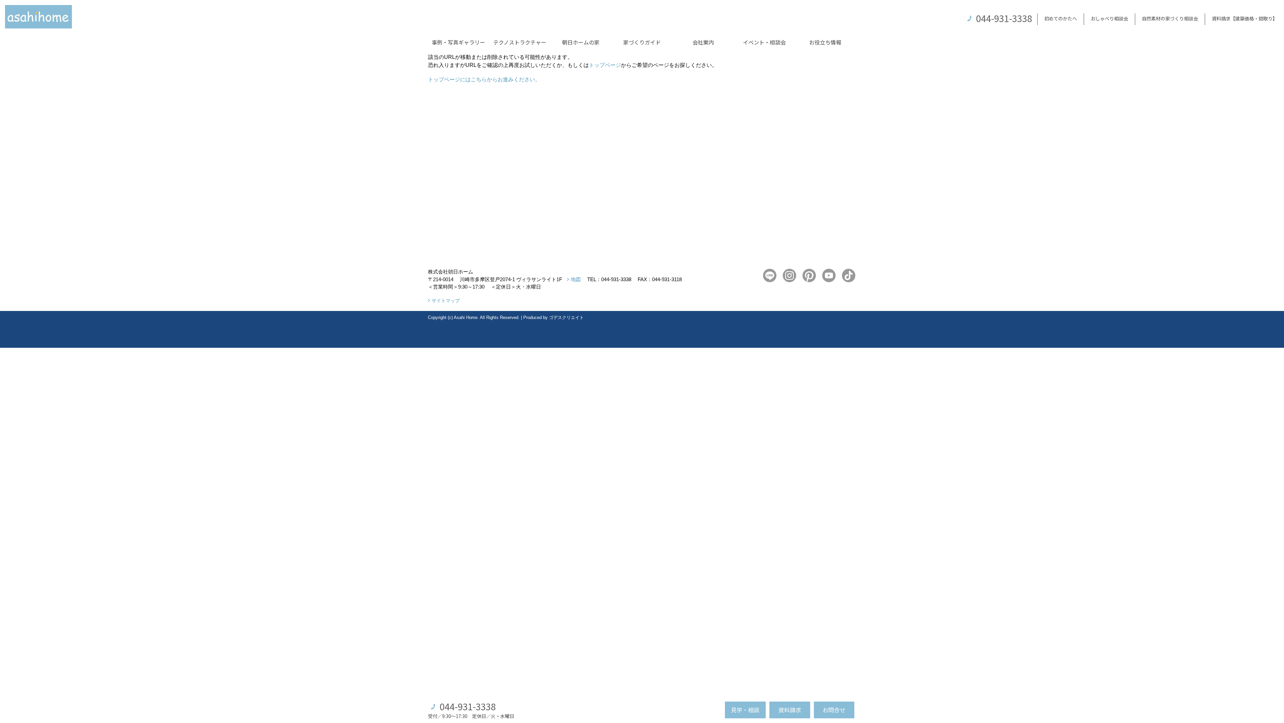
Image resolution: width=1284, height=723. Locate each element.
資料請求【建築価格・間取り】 (1244, 18)
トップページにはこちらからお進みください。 (484, 79)
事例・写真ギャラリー (458, 42)
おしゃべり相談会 (1109, 18)
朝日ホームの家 (581, 42)
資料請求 (789, 710)
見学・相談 (745, 710)
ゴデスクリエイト (566, 317)
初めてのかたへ (1060, 18)
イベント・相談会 (764, 42)
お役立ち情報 (825, 42)
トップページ (605, 65)
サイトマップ (446, 300)
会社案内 (703, 42)
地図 (576, 279)
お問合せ (834, 710)
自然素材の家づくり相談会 (1170, 18)
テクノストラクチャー (519, 42)
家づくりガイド (642, 42)
